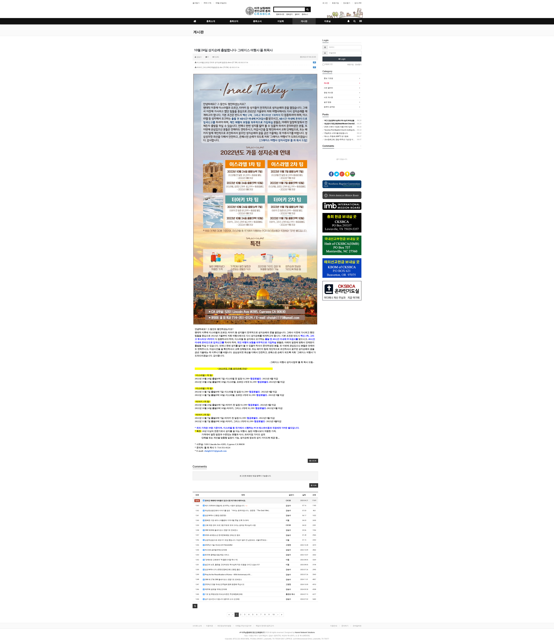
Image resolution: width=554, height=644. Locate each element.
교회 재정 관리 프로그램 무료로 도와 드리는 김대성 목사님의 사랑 (230, 525)
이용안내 (333, 626)
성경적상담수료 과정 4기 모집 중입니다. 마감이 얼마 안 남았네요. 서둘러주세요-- (236, 540)
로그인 (325, 3)
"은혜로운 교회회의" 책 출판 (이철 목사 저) (221, 560)
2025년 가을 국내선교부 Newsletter (219, 545)
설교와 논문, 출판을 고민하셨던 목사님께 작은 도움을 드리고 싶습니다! (232, 565)
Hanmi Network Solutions (305, 632)
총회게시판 (280, 14)
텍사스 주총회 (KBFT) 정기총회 (336, 136)
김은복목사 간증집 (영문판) (215, 515)
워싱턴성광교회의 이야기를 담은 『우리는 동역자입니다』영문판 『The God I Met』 (237, 511)
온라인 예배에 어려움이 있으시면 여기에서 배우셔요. (225, 501)
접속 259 (357, 3)
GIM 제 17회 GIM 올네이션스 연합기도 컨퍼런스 (223, 579)
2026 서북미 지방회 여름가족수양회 (338, 127)
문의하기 (344, 626)
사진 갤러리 (328, 88)
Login (343, 59)
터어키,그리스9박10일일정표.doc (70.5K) (255, 67)
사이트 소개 (197, 626)
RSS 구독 (207, 3)
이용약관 (209, 626)
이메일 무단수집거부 (243, 626)
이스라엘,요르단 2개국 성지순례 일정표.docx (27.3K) (255, 62)
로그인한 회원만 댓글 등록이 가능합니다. (255, 476)
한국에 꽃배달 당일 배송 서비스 (217, 555)
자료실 (327, 21)
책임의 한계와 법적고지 (265, 626)
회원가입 (335, 3)
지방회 (280, 21)
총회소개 (210, 21)
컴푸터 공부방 (329, 107)
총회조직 (234, 21)
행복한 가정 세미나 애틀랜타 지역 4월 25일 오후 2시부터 (227, 520)
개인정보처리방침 (224, 626)
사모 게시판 (328, 97)
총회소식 (257, 21)
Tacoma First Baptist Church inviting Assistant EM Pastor (346, 130)
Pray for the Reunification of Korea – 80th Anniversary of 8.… (228, 575)
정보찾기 (346, 3)
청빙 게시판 (328, 93)
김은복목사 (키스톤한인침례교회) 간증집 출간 (222, 570)
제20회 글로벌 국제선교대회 (216, 589)
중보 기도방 (328, 78)
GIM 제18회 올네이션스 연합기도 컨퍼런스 (221, 530)
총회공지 (289, 14)
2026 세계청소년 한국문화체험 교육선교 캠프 (222, 535)
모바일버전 (357, 626)
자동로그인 (328, 64)
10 (274, 615)
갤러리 (297, 14)
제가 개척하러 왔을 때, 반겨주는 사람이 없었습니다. (226, 506)
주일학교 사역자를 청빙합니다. (336, 133)
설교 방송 (327, 102)
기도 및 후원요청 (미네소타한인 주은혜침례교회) (224, 594)
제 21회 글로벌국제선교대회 (216, 550)
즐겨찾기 (196, 3)
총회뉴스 (305, 14)
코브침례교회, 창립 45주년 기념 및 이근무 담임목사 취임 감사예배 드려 (351, 140)
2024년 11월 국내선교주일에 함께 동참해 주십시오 (224, 584)
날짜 (304, 495)
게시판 (304, 21)
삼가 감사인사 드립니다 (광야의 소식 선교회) (222, 599)
